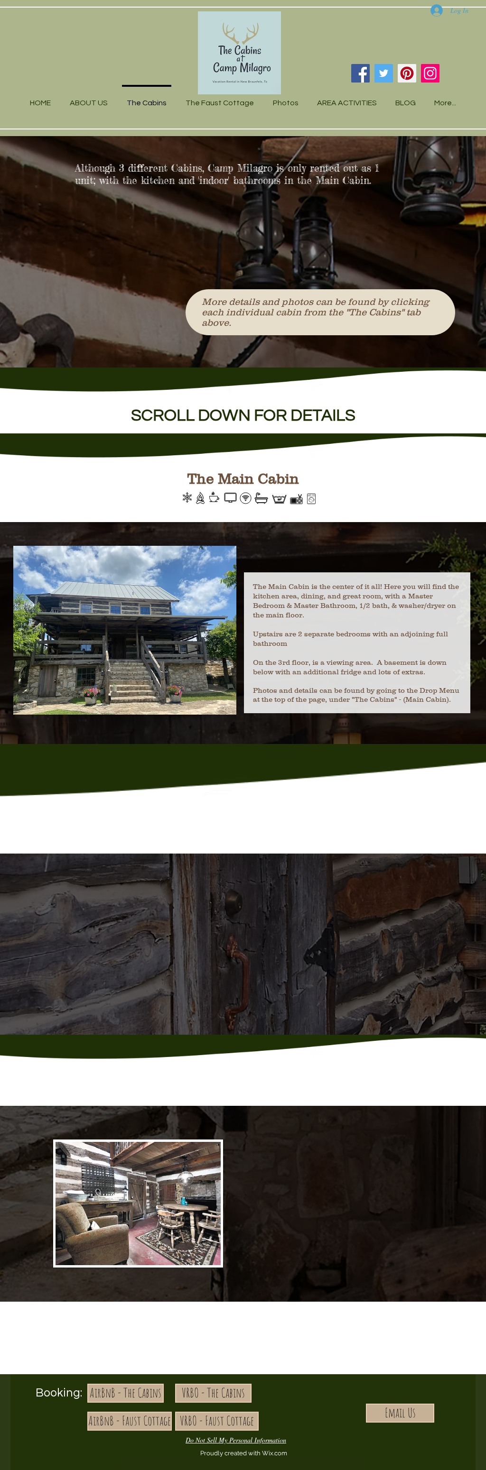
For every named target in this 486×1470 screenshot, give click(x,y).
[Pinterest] (407, 73)
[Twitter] (383, 73)
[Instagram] (430, 73)
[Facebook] (360, 73)
